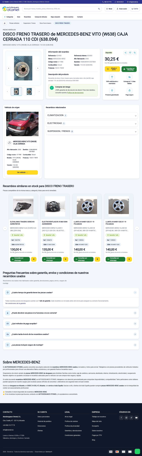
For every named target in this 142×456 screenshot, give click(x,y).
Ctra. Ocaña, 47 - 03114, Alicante (14, 420)
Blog (93, 440)
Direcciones (42, 426)
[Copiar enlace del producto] (135, 53)
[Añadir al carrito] (33, 259)
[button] (92, 115)
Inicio (18, 17)
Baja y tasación (55, 17)
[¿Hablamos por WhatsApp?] (137, 451)
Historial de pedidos (44, 421)
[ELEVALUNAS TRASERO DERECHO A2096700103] (23, 206)
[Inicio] (4, 23)
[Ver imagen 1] (16, 91)
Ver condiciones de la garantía (15, 303)
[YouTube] (136, 418)
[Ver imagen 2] (29, 91)
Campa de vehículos (41, 17)
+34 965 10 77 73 (9, 425)
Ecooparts (95, 426)
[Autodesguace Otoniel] (10, 8)
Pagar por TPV (97, 435)
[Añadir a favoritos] (130, 53)
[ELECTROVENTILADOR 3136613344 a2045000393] (55, 206)
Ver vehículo (21, 172)
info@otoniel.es (8, 430)
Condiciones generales (72, 435)
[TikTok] (131, 418)
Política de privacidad (72, 426)
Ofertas (40, 431)
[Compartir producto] (125, 53)
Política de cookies (71, 421)
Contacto (80, 17)
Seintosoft (49, 452)
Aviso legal (68, 417)
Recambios (27, 17)
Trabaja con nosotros (99, 417)
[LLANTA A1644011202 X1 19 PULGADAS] (87, 206)
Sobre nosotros (68, 17)
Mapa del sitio (97, 421)
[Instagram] (126, 418)
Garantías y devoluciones (73, 431)
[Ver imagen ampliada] (23, 68)
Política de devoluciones (75, 93)
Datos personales (44, 417)
